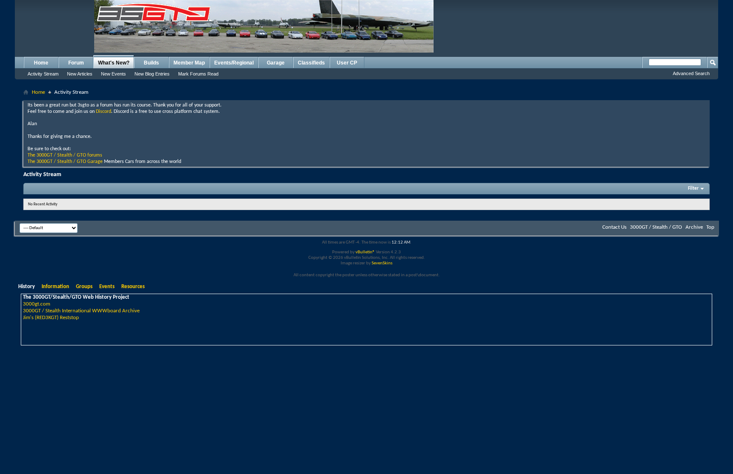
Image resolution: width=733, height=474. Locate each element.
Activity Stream (43, 73)
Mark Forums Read (198, 73)
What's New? (113, 63)
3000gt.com (36, 304)
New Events (113, 73)
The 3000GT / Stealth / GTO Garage (65, 161)
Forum (76, 63)
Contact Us (614, 227)
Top (710, 227)
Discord (103, 111)
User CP (347, 63)
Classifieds (311, 63)
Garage (276, 63)
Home (41, 63)
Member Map (189, 63)
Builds (151, 63)
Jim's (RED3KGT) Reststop (51, 317)
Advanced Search (691, 73)
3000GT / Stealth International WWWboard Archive (81, 311)
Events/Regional (234, 63)
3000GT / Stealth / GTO (656, 227)
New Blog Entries (152, 73)
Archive (694, 227)
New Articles (79, 73)
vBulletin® (365, 252)
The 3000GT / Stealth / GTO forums (65, 155)
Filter (693, 188)
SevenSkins (382, 263)
